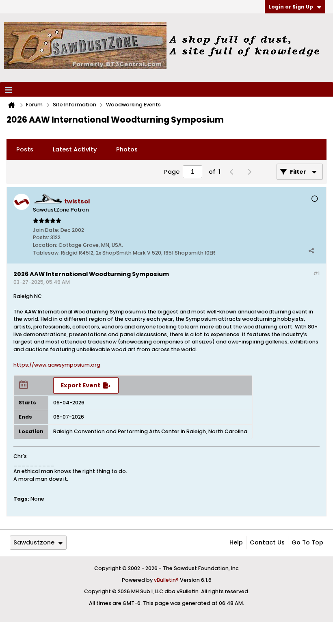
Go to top (307, 542)
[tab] (24, 149)
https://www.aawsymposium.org (56, 364)
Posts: (41, 237)
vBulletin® (166, 580)
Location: (45, 245)
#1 (316, 273)
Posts (24, 149)
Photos (127, 149)
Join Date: (46, 230)
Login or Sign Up (290, 6)
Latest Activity (75, 149)
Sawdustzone (33, 542)
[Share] (311, 251)
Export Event (80, 385)
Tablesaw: (46, 252)
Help (236, 542)
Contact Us (267, 542)
